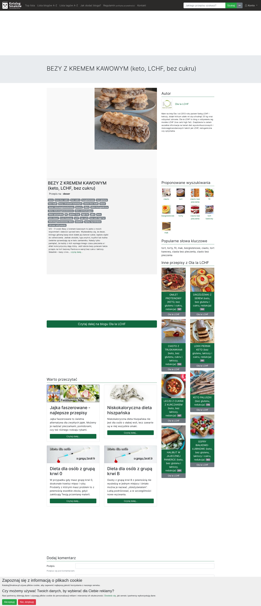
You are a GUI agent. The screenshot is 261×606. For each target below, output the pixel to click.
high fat (85, 214)
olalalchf (79, 222)
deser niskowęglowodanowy (61, 207)
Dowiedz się (110, 595)
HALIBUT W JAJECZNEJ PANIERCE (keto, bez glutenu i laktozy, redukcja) (173, 461)
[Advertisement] (130, 34)
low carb (84, 218)
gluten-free (74, 214)
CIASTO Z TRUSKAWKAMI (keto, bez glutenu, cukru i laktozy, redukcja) (173, 355)
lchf (76, 218)
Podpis (51, 565)
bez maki (53, 203)
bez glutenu (102, 200)
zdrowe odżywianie (57, 225)
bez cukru (75, 200)
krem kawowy (66, 218)
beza (51, 200)
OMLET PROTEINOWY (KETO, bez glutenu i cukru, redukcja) (173, 302)
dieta (86, 207)
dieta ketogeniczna (99, 207)
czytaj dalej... (77, 252)
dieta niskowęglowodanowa (61, 211)
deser (102, 203)
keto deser (53, 218)
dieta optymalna (56, 214)
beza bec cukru (62, 200)
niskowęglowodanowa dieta (61, 222)
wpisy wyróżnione (93, 222)
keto (99, 214)
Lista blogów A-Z (47, 5)
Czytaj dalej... (73, 436)
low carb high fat (97, 218)
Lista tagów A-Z (69, 5)
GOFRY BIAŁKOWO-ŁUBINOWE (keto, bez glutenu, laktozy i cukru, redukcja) (202, 450)
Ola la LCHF (182, 103)
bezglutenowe (88, 200)
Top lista (30, 5)
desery (79, 207)
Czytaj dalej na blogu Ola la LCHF (102, 324)
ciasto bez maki (91, 203)
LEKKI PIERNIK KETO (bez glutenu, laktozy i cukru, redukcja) (202, 353)
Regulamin (119, 5)
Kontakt (141, 5)
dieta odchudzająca (84, 211)
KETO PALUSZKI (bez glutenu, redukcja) (202, 401)
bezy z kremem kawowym (70, 203)
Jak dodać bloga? (90, 5)
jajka (93, 214)
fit (66, 214)
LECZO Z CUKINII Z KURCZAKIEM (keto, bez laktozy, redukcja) (173, 408)
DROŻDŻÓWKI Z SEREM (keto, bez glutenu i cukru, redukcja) (202, 301)
